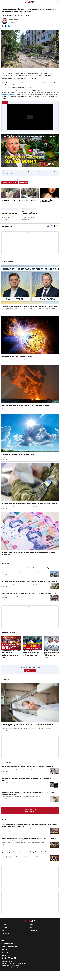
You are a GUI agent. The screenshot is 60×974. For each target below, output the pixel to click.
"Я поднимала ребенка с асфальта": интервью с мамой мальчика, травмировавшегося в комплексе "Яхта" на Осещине (28, 725)
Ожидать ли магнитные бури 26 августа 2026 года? (16, 356)
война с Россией (23, 182)
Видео (31, 924)
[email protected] (15, 967)
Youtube (50, 172)
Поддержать (31, 671)
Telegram (41, 172)
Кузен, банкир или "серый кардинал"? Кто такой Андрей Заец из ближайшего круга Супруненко (26, 853)
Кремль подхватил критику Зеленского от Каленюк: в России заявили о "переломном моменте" (27, 779)
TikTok (10, 173)
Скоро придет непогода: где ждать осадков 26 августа (17, 455)
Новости (3, 927)
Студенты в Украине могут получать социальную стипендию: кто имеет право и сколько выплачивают (28, 553)
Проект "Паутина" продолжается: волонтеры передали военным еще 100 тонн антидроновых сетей (31, 653)
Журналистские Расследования (9, 946)
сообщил (15, 79)
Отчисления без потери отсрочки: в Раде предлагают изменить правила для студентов (27, 767)
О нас (2, 940)
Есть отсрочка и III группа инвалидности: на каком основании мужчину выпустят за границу (29, 504)
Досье (3, 930)
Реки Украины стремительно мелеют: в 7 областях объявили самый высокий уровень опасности (27, 569)
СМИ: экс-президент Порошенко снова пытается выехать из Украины (30, 213)
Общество (9, 6)
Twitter (54, 172)
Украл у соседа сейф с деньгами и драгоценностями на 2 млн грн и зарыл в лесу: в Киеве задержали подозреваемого (27, 793)
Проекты (3, 924)
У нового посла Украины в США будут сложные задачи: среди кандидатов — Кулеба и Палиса (29, 306)
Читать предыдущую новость (9, 209)
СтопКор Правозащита (7, 943)
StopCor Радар (5, 934)
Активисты (4, 949)
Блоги (31, 927)
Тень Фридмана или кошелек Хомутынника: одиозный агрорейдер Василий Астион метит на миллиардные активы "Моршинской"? (29, 825)
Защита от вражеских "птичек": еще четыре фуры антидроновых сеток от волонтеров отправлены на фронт (11, 653)
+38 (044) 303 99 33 (30, 812)
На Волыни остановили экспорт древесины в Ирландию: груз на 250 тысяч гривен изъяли (28, 594)
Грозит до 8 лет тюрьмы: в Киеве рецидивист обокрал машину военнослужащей (9, 213)
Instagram (5, 173)
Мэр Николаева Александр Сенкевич (15, 179)
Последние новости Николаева (9, 182)
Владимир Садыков (13, 19)
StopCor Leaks (6, 820)
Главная (3, 6)
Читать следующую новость (29, 209)
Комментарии (8, 226)
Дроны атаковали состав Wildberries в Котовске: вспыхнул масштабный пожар (25, 406)
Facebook (46, 172)
